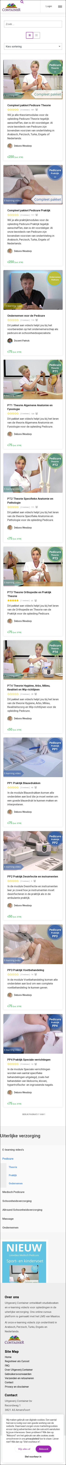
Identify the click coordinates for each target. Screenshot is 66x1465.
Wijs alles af (24, 1449)
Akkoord (43, 1449)
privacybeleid (32, 1438)
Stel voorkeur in (33, 1456)
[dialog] (33, 732)
